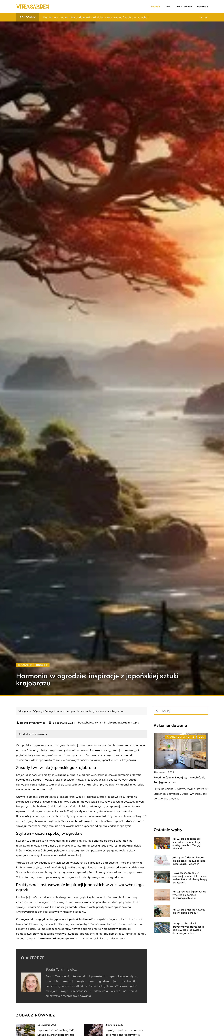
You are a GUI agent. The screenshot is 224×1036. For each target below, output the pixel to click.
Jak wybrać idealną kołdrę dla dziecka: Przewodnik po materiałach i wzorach (189, 860)
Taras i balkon (183, 6)
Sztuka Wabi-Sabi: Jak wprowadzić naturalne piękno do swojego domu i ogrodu (177, 782)
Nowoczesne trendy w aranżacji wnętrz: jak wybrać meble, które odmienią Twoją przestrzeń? (190, 877)
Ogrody (155, 6)
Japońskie (25, 665)
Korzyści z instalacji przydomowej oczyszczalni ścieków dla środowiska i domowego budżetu (188, 928)
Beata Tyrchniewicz (32, 722)
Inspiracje (202, 6)
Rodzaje (42, 665)
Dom (167, 6)
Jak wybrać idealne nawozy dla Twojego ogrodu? (189, 911)
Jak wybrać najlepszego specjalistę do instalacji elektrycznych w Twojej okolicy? (187, 843)
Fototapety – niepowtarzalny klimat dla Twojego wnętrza (79, 17)
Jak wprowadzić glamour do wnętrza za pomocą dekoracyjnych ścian (189, 895)
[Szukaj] (158, 711)
